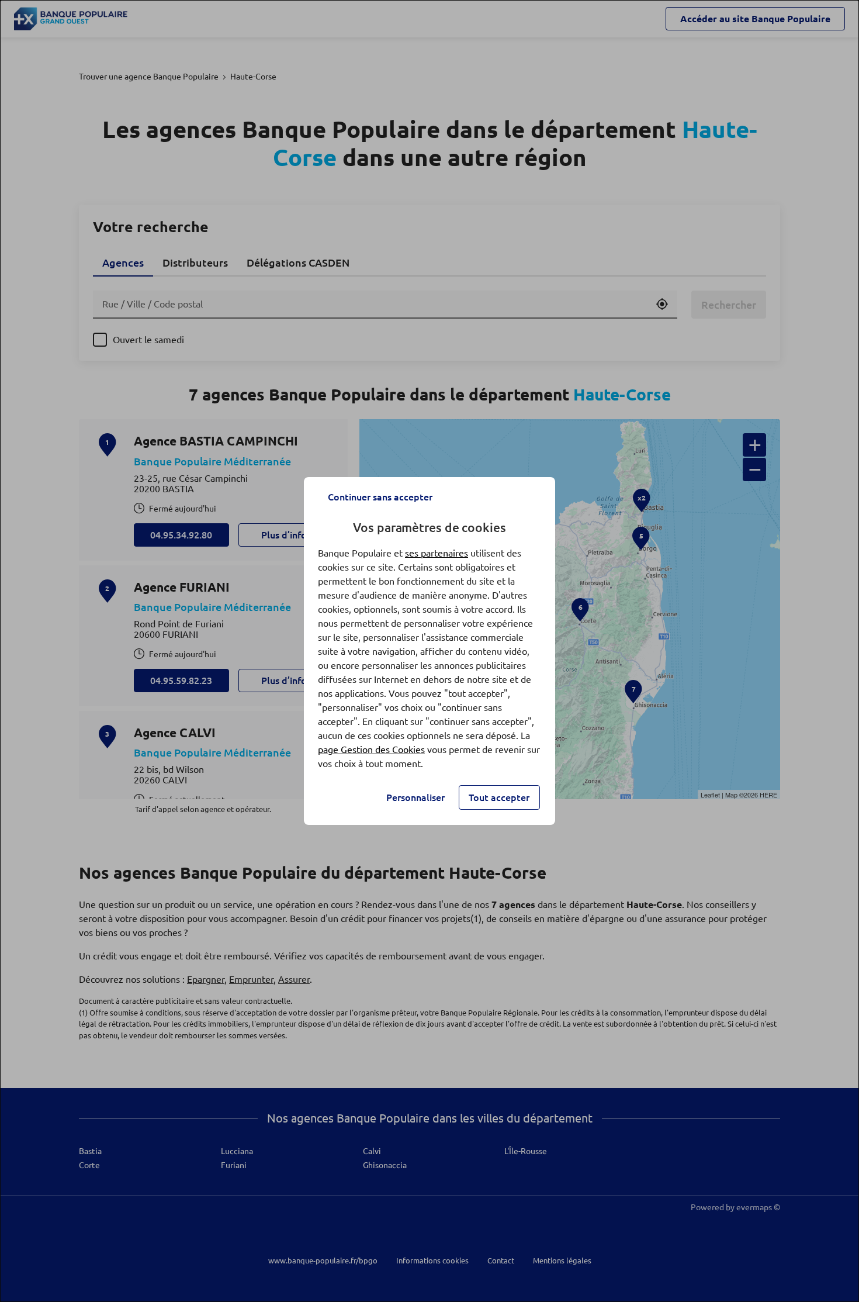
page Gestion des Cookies (371, 749)
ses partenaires (436, 553)
